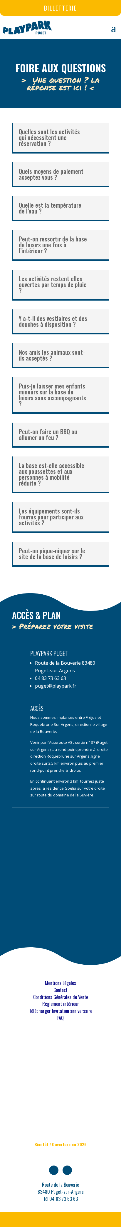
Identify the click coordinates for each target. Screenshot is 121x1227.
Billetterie (60, 8)
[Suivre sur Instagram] (67, 1170)
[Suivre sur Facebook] (53, 1170)
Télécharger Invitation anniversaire (60, 1010)
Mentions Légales (60, 982)
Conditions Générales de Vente (60, 997)
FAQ (60, 1017)
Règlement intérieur (60, 1003)
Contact (60, 989)
